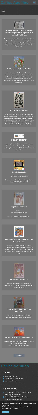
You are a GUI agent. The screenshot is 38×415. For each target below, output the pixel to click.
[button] (34, 2)
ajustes (16, 408)
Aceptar (6, 412)
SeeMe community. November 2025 (19, 69)
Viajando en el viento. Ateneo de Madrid (19, 337)
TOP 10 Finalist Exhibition (19, 110)
